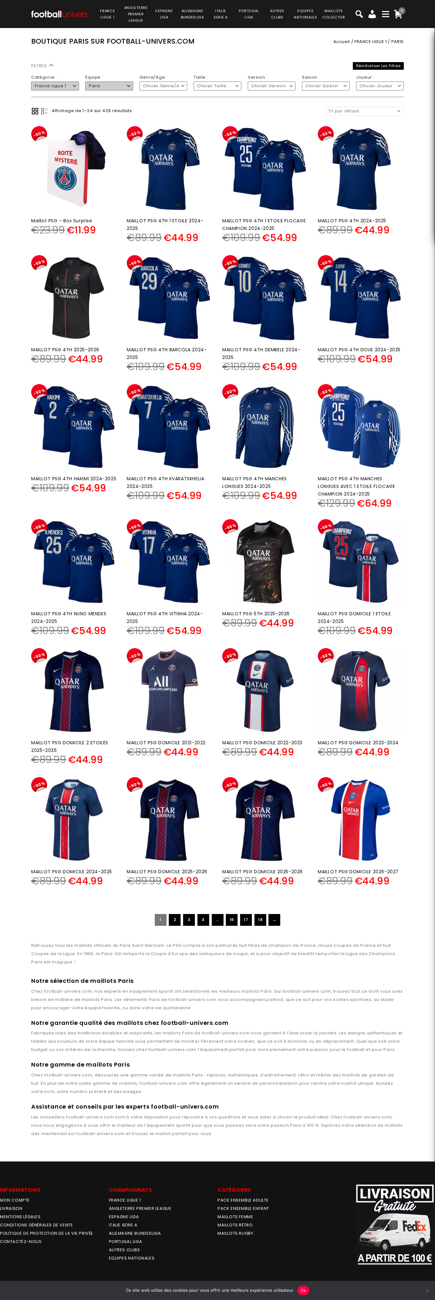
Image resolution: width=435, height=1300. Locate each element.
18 (260, 920)
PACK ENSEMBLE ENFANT (243, 1208)
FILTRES (39, 66)
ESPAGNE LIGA (124, 1217)
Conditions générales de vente (36, 1225)
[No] (427, 1290)
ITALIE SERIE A (123, 1225)
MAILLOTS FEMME (235, 1217)
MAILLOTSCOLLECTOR (333, 14)
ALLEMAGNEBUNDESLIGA (192, 14)
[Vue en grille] (35, 111)
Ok (303, 1290)
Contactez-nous (20, 1242)
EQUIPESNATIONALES (305, 14)
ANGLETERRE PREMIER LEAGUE (136, 14)
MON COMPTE (15, 1200)
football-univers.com (68, 991)
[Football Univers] (59, 13)
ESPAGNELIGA (164, 14)
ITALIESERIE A (221, 14)
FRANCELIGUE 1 (107, 14)
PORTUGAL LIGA (125, 1242)
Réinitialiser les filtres (378, 65)
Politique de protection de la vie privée (46, 1233)
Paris (266, 991)
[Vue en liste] (44, 111)
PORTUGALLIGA (249, 14)
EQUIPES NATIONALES (132, 1258)
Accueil (341, 42)
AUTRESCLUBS (277, 14)
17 (246, 920)
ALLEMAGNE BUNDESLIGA (135, 1233)
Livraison (11, 1208)
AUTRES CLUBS (124, 1250)
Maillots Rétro (235, 1225)
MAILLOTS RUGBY (235, 1233)
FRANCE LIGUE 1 (370, 42)
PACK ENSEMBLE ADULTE (243, 1200)
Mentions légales (20, 1217)
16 (232, 920)
